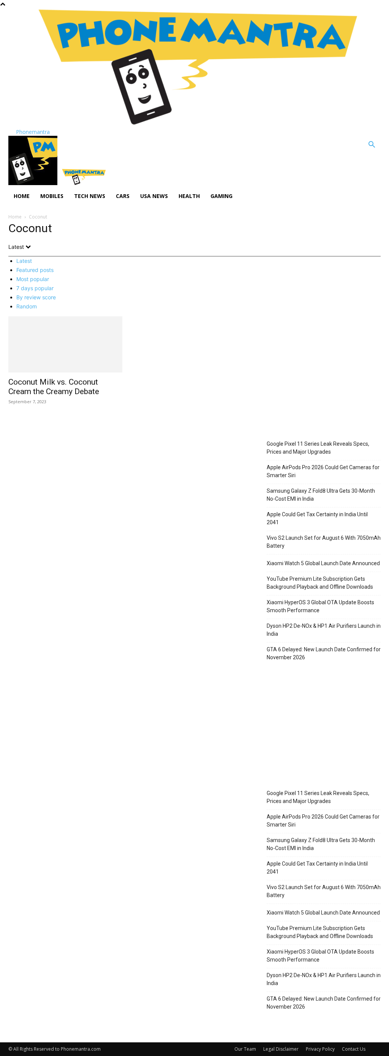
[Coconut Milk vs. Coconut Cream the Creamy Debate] (65, 344)
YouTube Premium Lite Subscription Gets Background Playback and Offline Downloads (320, 583)
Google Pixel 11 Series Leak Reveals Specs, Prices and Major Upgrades (318, 448)
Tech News (89, 196)
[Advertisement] (324, 378)
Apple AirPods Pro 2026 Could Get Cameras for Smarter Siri (323, 471)
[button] (371, 145)
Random (26, 306)
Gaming (221, 196)
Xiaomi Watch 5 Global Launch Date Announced (323, 563)
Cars (123, 196)
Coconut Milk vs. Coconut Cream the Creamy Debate (53, 386)
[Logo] (33, 183)
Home (22, 196)
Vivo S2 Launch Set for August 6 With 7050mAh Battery (324, 542)
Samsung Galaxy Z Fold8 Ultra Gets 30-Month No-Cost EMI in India (321, 495)
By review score (36, 297)
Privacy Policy (320, 1049)
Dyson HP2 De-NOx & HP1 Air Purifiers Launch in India (324, 630)
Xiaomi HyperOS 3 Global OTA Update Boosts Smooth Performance (320, 606)
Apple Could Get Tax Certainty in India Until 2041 (317, 518)
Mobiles (51, 196)
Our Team (245, 1049)
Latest (24, 261)
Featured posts (35, 270)
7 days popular (35, 288)
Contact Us (353, 1049)
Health (189, 196)
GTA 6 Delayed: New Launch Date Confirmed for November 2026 (324, 653)
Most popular (32, 279)
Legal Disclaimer (281, 1049)
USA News (154, 196)
